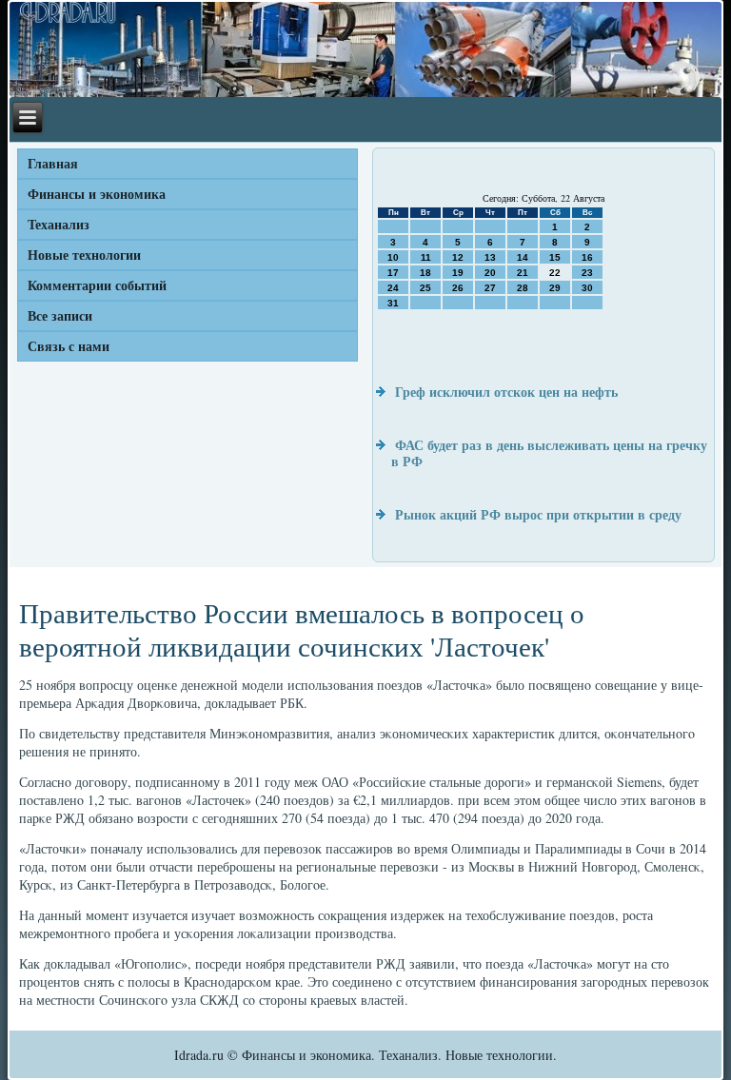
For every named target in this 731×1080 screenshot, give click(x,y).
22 (555, 272)
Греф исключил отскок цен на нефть (506, 392)
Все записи (60, 315)
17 (393, 272)
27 (490, 288)
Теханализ (58, 224)
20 (490, 272)
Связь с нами (68, 346)
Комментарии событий (97, 285)
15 (555, 257)
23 (587, 272)
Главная (53, 163)
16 (587, 257)
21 (522, 272)
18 (425, 272)
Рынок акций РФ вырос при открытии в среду (538, 514)
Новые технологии (84, 255)
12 (458, 257)
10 (393, 257)
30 (587, 288)
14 (522, 257)
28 (522, 288)
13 (490, 257)
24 (393, 288)
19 (458, 272)
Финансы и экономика (97, 194)
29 (555, 288)
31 (393, 303)
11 (426, 257)
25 (425, 288)
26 (458, 288)
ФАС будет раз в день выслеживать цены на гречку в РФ (549, 453)
